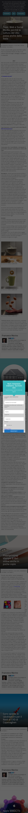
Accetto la (9, 425)
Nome (5, 407)
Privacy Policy (7, 429)
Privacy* (6, 421)
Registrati (14, 431)
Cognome (6, 414)
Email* (6, 397)
